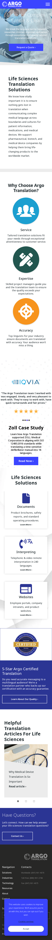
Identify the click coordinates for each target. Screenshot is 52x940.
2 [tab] (26, 801)
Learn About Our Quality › (24, 699)
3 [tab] (34, 801)
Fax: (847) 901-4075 (29, 883)
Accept (26, 929)
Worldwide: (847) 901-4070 (32, 872)
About (5, 893)
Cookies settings (26, 921)
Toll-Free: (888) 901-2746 (32, 878)
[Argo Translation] (12, 4)
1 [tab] (18, 801)
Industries (7, 877)
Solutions (7, 872)
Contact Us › (17, 836)
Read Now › (26, 461)
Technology (8, 883)
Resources (7, 888)
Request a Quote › (26, 47)
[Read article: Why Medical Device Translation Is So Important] (26, 770)
